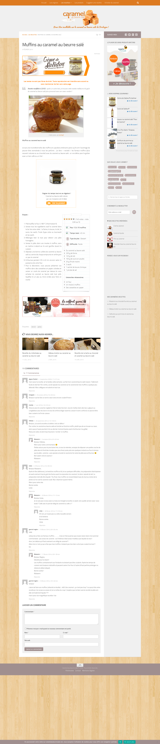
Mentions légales (88, 671)
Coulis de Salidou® (123, 109)
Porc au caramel (119, 239)
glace (123, 180)
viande (119, 188)
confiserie (132, 167)
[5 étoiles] (74, 219)
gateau (39, 327)
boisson (122, 167)
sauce (111, 188)
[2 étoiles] (67, 219)
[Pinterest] (136, 34)
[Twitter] (129, 34)
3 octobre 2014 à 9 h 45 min (50, 439)
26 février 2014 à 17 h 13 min (51, 495)
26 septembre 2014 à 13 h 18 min (46, 421)
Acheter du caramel (112, 3)
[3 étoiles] (69, 219)
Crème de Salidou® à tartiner (126, 98)
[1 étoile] (64, 219)
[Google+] (133, 34)
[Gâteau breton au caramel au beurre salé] (61, 344)
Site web (27, 640)
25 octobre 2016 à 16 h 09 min (46, 395)
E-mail (65, 633)
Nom (26, 633)
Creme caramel (119, 226)
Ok (120, 742)
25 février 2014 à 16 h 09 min (43, 466)
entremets (131, 176)
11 (100, 35)
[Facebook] (126, 34)
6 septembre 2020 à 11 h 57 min (50, 379)
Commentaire (29, 612)
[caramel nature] (56, 203)
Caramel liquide (119, 233)
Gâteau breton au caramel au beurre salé (122, 309)
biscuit (113, 167)
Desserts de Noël (116, 176)
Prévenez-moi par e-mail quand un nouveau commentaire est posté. (49, 629)
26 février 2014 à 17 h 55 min (53, 511)
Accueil (43, 3)
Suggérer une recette (94, 3)
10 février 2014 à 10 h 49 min (49, 581)
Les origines (54, 3)
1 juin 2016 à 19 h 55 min (42, 405)
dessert (34, 327)
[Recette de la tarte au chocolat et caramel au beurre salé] (88, 344)
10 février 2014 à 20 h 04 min (49, 529)
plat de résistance (115, 184)
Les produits (79, 3)
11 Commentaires (32, 373)
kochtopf (61, 135)
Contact (78, 671)
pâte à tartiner (128, 184)
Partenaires (70, 671)
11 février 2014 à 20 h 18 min (51, 554)
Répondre (32, 391)
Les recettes (65, 3)
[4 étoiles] (71, 219)
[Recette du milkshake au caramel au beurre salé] (35, 344)
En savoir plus (129, 742)
